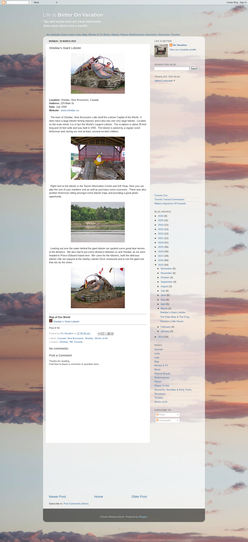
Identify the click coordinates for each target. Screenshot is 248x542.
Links (71, 34)
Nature (115, 34)
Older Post (139, 496)
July (163, 291)
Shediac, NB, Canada (71, 342)
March (164, 308)
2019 (161, 247)
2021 (161, 238)
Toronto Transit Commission (169, 199)
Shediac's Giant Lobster (66, 321)
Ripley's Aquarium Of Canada (170, 203)
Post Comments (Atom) (76, 503)
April (163, 304)
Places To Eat (161, 385)
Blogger (143, 517)
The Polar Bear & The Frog (174, 317)
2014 (161, 337)
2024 (161, 225)
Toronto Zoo (161, 195)
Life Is (73, 15)
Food (64, 34)
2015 (161, 265)
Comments (164, 420)
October (165, 277)
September (167, 282)
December (167, 268)
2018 (161, 251)
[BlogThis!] (102, 333)
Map (84, 34)
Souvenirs (151, 34)
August (165, 286)
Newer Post (57, 496)
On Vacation (180, 45)
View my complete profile (183, 49)
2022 (161, 233)
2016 (161, 260)
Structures (163, 34)
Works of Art (101, 338)
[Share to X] (105, 333)
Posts (161, 414)
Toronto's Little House (171, 321)
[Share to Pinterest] (112, 333)
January (165, 331)
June (164, 295)
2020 (161, 242)
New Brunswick (75, 338)
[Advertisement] (98, 469)
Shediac (89, 338)
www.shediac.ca (70, 110)
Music (107, 34)
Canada (62, 338)
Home (98, 496)
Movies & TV (95, 34)
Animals (55, 34)
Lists (78, 34)
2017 (161, 256)
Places (124, 34)
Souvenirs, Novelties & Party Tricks (172, 389)
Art (47, 34)
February (166, 327)
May (163, 299)
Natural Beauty (162, 373)
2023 (161, 229)
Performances (136, 34)
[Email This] (99, 333)
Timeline (175, 34)
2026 (161, 216)
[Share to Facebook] (109, 333)
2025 (161, 220)
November (167, 273)
